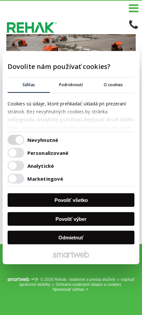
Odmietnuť (71, 237)
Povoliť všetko (71, 200)
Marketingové (45, 178)
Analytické (40, 165)
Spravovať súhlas (68, 289)
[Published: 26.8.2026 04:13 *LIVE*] (34, 279)
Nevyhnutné (42, 139)
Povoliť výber (71, 218)
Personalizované (48, 152)
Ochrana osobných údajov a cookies (88, 284)
